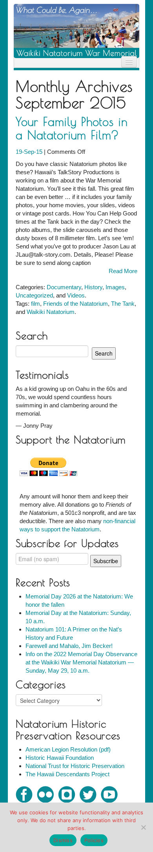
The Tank (123, 303)
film (35, 303)
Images (115, 287)
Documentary (64, 287)
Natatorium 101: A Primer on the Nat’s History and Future (74, 633)
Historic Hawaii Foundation (60, 757)
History (93, 287)
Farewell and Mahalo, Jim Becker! (69, 645)
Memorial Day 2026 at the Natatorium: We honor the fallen (79, 600)
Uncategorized (34, 295)
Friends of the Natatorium (75, 303)
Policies (94, 840)
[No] (143, 827)
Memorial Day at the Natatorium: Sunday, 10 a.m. (78, 616)
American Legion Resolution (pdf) (68, 749)
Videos (76, 295)
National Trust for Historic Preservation (75, 766)
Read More (123, 271)
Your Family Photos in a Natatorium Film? (72, 128)
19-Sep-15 (30, 151)
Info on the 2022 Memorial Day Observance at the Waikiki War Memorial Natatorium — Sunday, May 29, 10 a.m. (81, 662)
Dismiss (63, 840)
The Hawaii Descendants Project (67, 774)
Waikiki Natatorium (51, 311)
